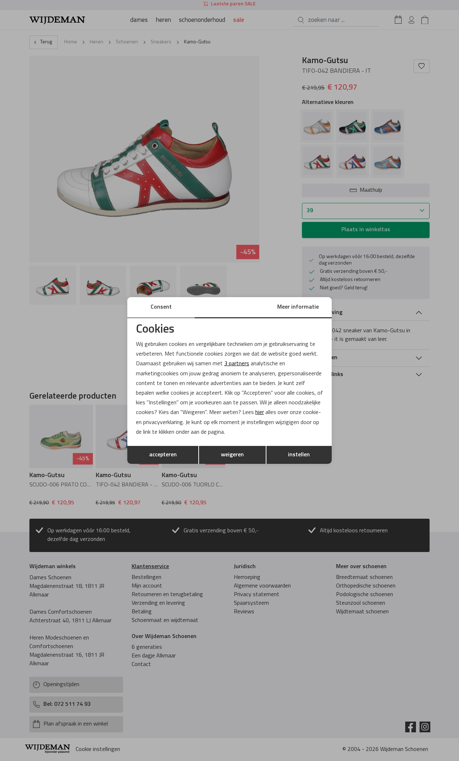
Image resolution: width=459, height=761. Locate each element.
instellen (299, 455)
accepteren (163, 455)
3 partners (236, 364)
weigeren (232, 455)
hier (259, 412)
